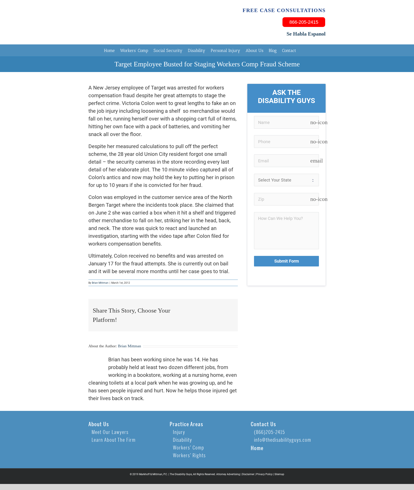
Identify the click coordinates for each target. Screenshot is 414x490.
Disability (182, 440)
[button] (303, 50)
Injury (179, 432)
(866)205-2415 (269, 432)
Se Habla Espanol (306, 34)
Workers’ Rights (189, 455)
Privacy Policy (264, 474)
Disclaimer (248, 474)
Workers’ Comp (188, 447)
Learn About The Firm (114, 440)
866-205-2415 (303, 22)
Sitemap (279, 474)
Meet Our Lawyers (110, 432)
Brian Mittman (100, 282)
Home (257, 448)
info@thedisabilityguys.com (282, 440)
